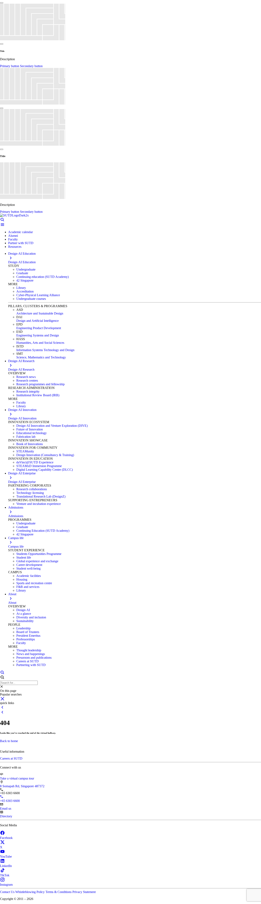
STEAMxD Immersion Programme (39, 466)
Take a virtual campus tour (17, 778)
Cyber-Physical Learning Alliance (38, 295)
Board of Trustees (27, 632)
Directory (6, 816)
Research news (26, 377)
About (12, 602)
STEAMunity (25, 451)
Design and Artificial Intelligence (37, 320)
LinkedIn (6, 866)
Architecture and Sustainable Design (39, 313)
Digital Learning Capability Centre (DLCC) (44, 469)
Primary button (10, 66)
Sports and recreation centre (34, 583)
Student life (23, 557)
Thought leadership (28, 650)
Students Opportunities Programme (38, 554)
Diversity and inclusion (31, 617)
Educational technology (31, 433)
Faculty (13, 239)
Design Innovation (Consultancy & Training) (45, 455)
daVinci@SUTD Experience (34, 462)
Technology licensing (30, 493)
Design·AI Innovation (22, 418)
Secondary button (31, 66)
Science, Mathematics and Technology (41, 357)
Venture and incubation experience (38, 503)
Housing (21, 579)
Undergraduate (25, 269)
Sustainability (25, 621)
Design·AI (23, 610)
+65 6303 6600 (10, 800)
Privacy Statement (84, 892)
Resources (14, 246)
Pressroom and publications (34, 657)
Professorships (25, 639)
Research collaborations (31, 489)
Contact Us (7, 892)
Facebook (6, 838)
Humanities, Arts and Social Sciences (40, 342)
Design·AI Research (21, 369)
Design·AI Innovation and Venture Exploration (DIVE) (52, 425)
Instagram (6, 884)
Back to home (9, 741)
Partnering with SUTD (31, 665)
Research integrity (28, 391)
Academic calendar (20, 232)
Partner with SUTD (20, 243)
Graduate (22, 273)
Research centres (27, 380)
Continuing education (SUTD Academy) (42, 276)
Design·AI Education (22, 262)
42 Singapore (24, 280)
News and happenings (30, 654)
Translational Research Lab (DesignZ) (40, 496)
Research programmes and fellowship (40, 384)
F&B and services (27, 586)
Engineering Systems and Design (37, 335)
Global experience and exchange (37, 561)
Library (21, 287)
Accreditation (25, 291)
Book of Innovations (29, 444)
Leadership (23, 628)
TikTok (4, 875)
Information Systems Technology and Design (45, 350)
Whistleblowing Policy (30, 892)
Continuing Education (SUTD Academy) (42, 530)
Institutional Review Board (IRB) (37, 395)
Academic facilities (28, 576)
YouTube (6, 856)
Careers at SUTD (27, 661)
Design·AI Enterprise (22, 482)
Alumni (13, 235)
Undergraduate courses (31, 298)
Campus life (16, 546)
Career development (29, 565)
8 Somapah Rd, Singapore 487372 (22, 786)
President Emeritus (28, 635)
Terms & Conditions (58, 892)
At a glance (23, 613)
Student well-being (28, 568)
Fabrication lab (25, 436)
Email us (5, 808)
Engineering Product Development (38, 328)
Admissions (15, 516)
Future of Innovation (29, 429)
